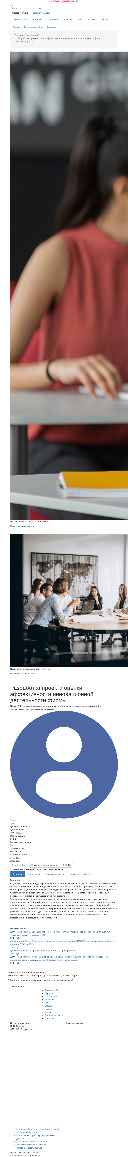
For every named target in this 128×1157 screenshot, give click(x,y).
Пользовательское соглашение (32, 1141)
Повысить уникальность (22, 526)
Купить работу (19, 864)
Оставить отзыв (20, 12)
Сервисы (36, 19)
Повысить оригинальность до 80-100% (51, 864)
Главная (19, 35)
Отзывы (91, 19)
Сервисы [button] (49, 993)
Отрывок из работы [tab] (80, 873)
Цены (79, 19)
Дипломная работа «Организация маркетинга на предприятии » (43, 950)
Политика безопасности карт (31, 1144)
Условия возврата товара (29, 1147)
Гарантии (67, 19)
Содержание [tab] (33, 873)
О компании (51, 19)
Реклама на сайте (33, 27)
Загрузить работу (41, 12)
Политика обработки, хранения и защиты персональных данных (37, 1130)
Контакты (52, 27)
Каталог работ (19, 19)
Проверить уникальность (22, 673)
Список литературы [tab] (55, 873)
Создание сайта (18, 1155)
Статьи (16, 27)
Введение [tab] (17, 873)
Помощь (103, 19)
